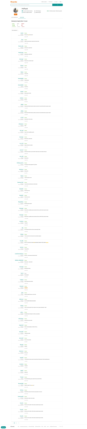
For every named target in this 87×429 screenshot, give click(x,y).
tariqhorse (21, 169)
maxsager (21, 59)
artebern (21, 98)
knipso (22, 72)
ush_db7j (21, 156)
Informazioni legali (31, 426)
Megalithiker (20, 201)
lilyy (22, 227)
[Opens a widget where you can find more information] (3, 427)
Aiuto (42, 426)
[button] (44, 2)
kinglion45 (21, 325)
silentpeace (21, 124)
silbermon (21, 299)
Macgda (21, 344)
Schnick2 (21, 286)
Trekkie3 (21, 279)
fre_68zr (21, 240)
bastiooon (21, 351)
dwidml (21, 91)
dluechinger (21, 318)
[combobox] (31, 5)
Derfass (21, 390)
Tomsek (21, 377)
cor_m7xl (21, 143)
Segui (16, 14)
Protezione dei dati (37, 426)
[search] (57, 5)
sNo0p (22, 104)
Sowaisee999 (20, 396)
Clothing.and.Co (20, 162)
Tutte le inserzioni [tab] (14, 17)
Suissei (21, 65)
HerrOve (21, 247)
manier (22, 33)
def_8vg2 (21, 266)
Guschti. (21, 403)
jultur (22, 292)
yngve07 (21, 357)
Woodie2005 (20, 383)
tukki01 (21, 370)
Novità (45, 426)
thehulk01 (21, 188)
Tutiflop (21, 234)
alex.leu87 (21, 331)
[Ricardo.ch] (14, 2)
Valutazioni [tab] (22, 17)
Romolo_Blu (20, 46)
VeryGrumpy (20, 52)
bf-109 (22, 117)
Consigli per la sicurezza (53, 426)
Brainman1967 (20, 182)
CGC (18, 426)
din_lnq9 (21, 130)
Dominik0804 (20, 78)
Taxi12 (22, 273)
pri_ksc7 (21, 149)
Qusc (22, 39)
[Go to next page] (18, 423)
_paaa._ (21, 312)
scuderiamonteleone (19, 253)
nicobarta (21, 221)
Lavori (48, 426)
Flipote (22, 175)
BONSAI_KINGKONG (19, 260)
